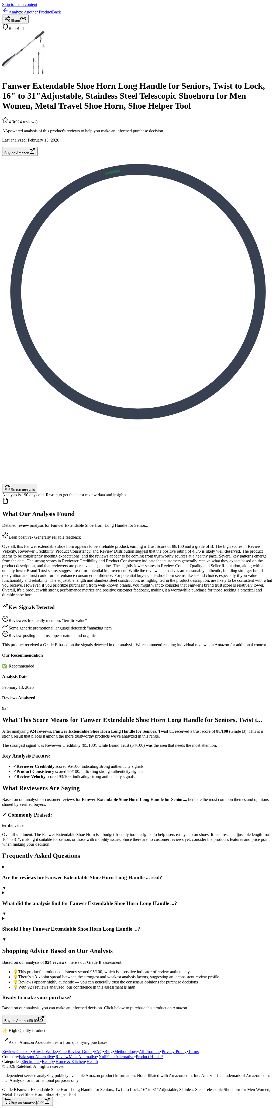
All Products (149, 1051)
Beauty (48, 1061)
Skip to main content (19, 4)
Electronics (30, 1061)
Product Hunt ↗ (149, 1056)
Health (92, 1061)
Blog (108, 1051)
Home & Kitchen (70, 1061)
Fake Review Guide (75, 1051)
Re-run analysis (23, 490)
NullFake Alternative (116, 1056)
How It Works (44, 1051)
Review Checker (16, 1051)
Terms (193, 1051)
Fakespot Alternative (36, 1056)
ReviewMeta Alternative (76, 1056)
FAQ (98, 1051)
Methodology (125, 1051)
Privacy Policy (174, 1051)
